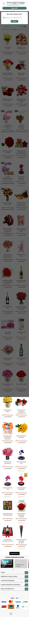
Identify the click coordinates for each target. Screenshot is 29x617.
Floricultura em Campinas (19, 565)
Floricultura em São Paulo (7, 565)
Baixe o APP (14, 8)
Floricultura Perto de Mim (14, 557)
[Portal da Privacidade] (14, 598)
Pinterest (25, 613)
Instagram (11, 613)
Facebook (3, 613)
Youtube (18, 613)
